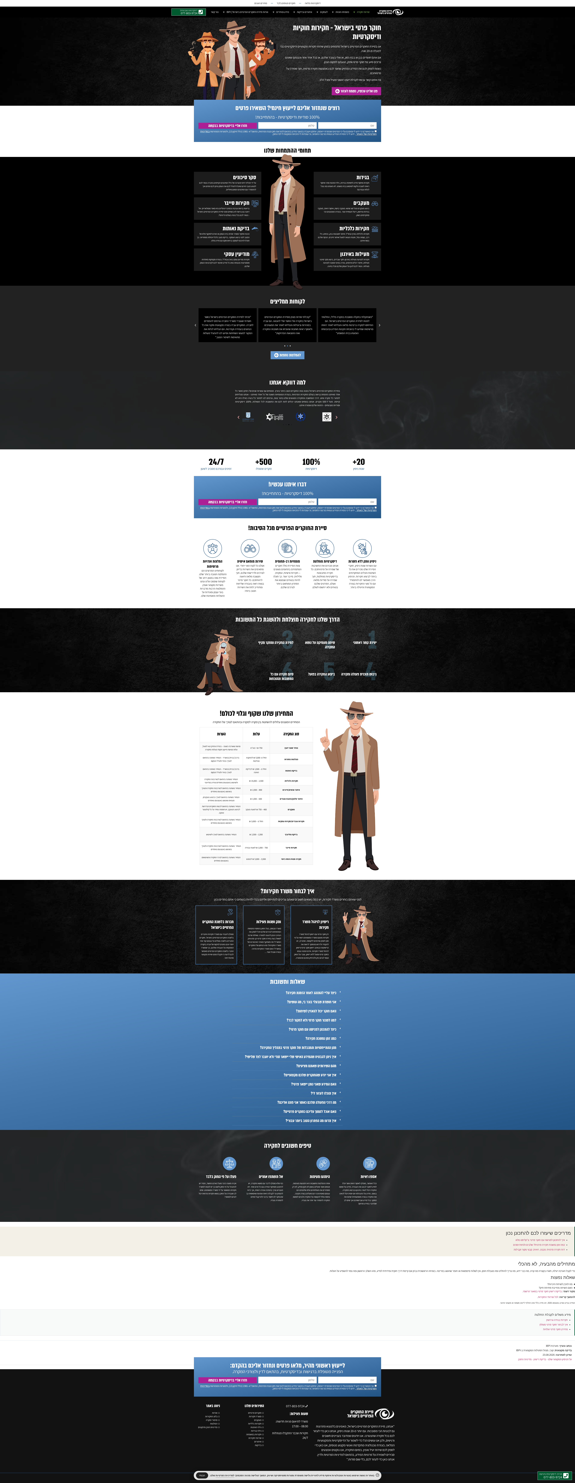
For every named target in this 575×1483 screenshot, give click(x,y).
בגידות (363, 177)
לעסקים (324, 12)
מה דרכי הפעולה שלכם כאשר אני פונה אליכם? (306, 1102)
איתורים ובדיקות (304, 12)
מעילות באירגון (354, 254)
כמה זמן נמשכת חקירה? (320, 1038)
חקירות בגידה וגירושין (557, 1320)
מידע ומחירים (282, 12)
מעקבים (361, 203)
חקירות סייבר (236, 203)
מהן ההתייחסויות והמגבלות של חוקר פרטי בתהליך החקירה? (298, 1047)
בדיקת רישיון (540, 1359)
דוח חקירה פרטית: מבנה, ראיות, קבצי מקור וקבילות (539, 1249)
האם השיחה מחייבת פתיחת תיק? (555, 1288)
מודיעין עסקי (236, 254)
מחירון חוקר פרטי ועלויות (555, 1329)
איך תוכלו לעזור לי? (323, 1093)
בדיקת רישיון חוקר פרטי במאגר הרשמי (542, 1291)
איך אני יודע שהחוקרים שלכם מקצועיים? (310, 1075)
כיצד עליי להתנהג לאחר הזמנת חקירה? (311, 993)
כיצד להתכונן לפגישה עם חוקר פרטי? (312, 1029)
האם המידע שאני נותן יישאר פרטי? (313, 1084)
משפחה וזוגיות (342, 12)
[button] (379, 325)
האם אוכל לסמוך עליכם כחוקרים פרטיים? (309, 1111)
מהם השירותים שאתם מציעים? (316, 1066)
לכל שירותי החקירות (548, 1297)
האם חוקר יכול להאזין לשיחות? (316, 1011)
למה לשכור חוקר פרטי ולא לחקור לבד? (311, 1020)
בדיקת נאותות (236, 228)
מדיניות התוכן (525, 1359)
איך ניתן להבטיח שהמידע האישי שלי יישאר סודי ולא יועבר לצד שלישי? (290, 1057)
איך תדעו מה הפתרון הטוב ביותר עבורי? (311, 1120)
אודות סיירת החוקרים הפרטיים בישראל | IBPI (247, 12)
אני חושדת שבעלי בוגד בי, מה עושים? (311, 1002)
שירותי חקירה (363, 12)
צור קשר (215, 12)
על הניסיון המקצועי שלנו (560, 1359)
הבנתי (202, 1475)
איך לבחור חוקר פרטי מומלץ (554, 1324)
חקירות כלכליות (354, 228)
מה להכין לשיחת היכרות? (559, 1284)
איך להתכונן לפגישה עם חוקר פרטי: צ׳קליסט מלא (540, 1240)
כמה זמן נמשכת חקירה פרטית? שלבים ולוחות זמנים (539, 1245)
